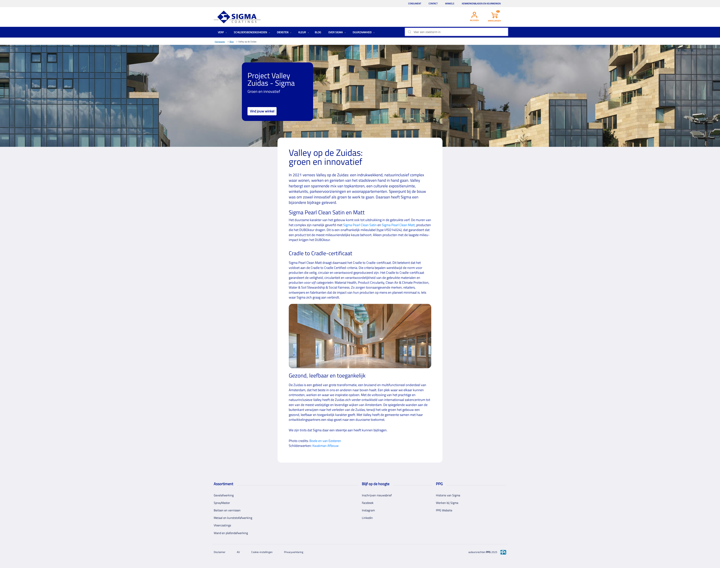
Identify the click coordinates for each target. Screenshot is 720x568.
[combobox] (456, 32)
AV (238, 552)
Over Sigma (335, 32)
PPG (488, 552)
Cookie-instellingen (262, 552)
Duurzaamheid (362, 32)
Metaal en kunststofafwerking (233, 517)
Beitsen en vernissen (227, 510)
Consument (414, 3)
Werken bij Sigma (447, 502)
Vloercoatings (222, 525)
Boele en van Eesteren (325, 440)
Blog (318, 32)
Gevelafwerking (224, 495)
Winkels (449, 3)
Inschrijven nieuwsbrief (377, 495)
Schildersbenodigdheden (251, 32)
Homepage (220, 41)
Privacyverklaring (293, 552)
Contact (433, 3)
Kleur (302, 32)
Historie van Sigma (448, 495)
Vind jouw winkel (262, 111)
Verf (221, 32)
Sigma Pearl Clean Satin (360, 224)
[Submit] (409, 32)
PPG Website (444, 510)
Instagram (368, 510)
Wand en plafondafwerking (231, 533)
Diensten (283, 32)
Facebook (368, 502)
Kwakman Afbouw (325, 445)
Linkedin (367, 517)
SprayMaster (222, 502)
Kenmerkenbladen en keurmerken (481, 3)
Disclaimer (219, 552)
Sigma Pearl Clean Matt (398, 224)
